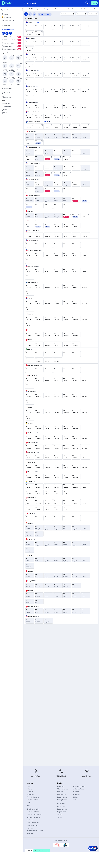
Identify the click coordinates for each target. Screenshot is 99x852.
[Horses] (26, 14)
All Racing (60, 786)
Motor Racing (61, 806)
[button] (41, 850)
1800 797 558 (86, 776)
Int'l (48, 14)
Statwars (30, 828)
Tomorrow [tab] (58, 9)
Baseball (76, 791)
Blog (28, 802)
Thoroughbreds (62, 789)
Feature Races (62, 797)
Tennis (59, 817)
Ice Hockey (61, 803)
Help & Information (33, 809)
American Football (79, 786)
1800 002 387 (61, 776)
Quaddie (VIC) (81, 14)
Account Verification (33, 812)
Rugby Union (61, 812)
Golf (74, 800)
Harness (60, 791)
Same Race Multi (32, 825)
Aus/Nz (41, 14)
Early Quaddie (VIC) (67, 14)
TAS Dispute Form (32, 800)
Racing (29, 786)
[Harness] (10, 33)
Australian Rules (78, 789)
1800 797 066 (35, 776)
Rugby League (62, 809)
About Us (30, 791)
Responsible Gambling (34, 814)
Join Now (30, 789)
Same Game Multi (33, 822)
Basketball (76, 794)
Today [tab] (46, 9)
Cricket (75, 797)
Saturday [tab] (71, 9)
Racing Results (62, 800)
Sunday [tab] (83, 9)
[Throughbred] (3, 33)
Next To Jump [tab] (33, 9)
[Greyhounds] (30, 14)
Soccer (59, 814)
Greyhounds (61, 794)
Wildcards (30, 833)
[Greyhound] (7, 33)
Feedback (29, 850)
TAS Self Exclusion (33, 797)
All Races (30, 820)
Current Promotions (33, 817)
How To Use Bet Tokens (35, 831)
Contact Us (30, 794)
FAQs (28, 805)
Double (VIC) (93, 14)
